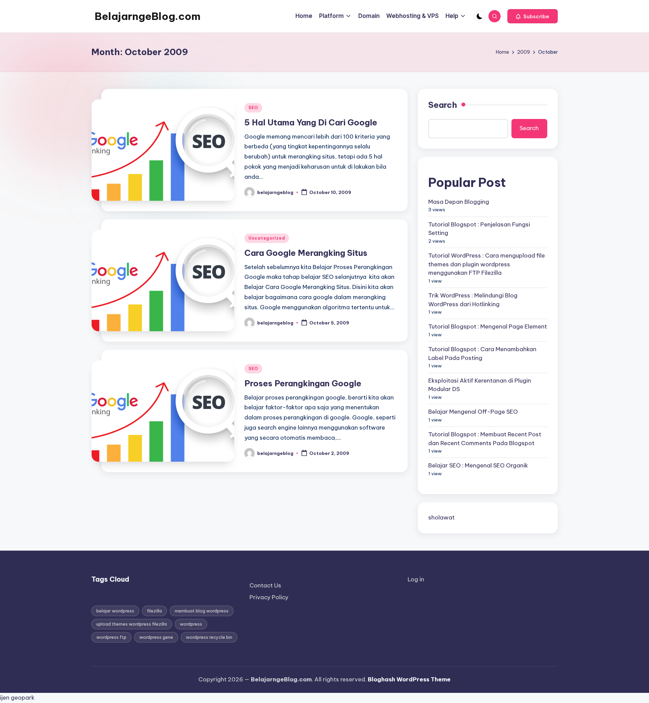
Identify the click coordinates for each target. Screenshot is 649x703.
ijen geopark (17, 697)
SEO (253, 107)
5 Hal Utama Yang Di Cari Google (310, 122)
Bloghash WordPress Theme (409, 679)
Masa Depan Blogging (458, 201)
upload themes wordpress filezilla (131, 624)
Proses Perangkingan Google (302, 383)
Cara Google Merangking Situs (305, 253)
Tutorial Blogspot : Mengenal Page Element (487, 326)
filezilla (154, 610)
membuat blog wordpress (202, 610)
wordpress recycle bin (209, 637)
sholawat (441, 517)
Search (442, 105)
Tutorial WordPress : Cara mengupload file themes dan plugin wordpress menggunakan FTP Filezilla (486, 264)
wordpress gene (156, 637)
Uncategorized (266, 238)
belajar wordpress (115, 610)
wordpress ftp (111, 637)
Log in (416, 579)
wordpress (191, 624)
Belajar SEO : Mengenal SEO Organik (478, 465)
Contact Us (265, 585)
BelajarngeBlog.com (147, 16)
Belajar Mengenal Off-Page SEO (473, 411)
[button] (532, 16)
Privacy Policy (268, 597)
